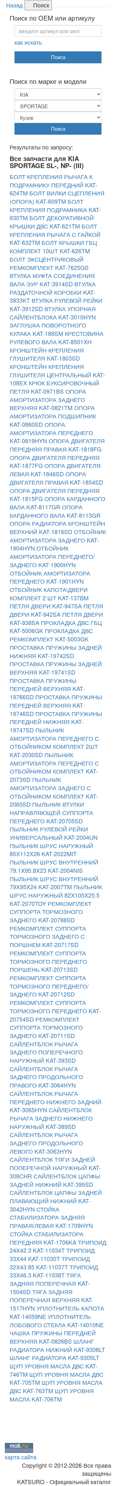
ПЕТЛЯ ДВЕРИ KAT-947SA (46, 606)
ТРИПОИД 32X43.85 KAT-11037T (50, 1262)
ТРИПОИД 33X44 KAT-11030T (52, 1254)
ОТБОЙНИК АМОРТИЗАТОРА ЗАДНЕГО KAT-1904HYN (58, 539)
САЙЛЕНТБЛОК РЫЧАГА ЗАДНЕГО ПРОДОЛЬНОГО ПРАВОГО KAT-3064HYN (46, 1076)
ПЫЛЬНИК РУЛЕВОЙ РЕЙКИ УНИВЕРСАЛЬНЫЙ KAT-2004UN (54, 833)
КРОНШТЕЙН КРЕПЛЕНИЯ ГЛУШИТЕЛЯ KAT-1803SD (47, 354)
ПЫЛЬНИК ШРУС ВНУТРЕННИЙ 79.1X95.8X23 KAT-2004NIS (54, 866)
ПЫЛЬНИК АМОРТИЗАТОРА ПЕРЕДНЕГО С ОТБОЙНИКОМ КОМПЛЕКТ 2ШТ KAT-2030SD (54, 742)
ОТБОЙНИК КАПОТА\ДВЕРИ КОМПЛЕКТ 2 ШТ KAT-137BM (49, 593)
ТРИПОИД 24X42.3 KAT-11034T (58, 1246)
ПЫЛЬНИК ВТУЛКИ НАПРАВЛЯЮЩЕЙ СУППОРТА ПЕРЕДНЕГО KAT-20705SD (51, 812)
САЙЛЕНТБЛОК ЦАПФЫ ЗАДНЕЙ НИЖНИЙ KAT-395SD (55, 1180)
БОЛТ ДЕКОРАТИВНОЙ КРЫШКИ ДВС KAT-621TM (52, 221)
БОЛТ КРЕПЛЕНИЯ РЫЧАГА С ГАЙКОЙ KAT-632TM (55, 234)
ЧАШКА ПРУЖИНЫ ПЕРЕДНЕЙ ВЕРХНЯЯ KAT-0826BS (53, 1337)
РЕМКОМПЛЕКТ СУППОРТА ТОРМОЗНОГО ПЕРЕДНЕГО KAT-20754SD (55, 1010)
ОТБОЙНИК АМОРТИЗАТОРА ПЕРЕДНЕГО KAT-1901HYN (50, 577)
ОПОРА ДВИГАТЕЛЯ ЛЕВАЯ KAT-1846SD (55, 469)
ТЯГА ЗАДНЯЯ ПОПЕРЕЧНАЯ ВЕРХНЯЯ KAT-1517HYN (51, 1299)
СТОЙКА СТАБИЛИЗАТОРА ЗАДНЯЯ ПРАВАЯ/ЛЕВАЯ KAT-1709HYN (51, 1217)
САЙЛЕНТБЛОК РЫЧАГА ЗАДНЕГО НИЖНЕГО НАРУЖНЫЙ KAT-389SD (51, 1118)
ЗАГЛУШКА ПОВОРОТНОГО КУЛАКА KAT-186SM (48, 329)
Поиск (40, 5)
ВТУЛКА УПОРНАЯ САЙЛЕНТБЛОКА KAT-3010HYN (53, 312)
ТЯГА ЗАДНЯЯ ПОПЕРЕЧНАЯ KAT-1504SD (50, 1283)
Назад (14, 5)
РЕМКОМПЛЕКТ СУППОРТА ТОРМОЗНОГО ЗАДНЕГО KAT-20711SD (46, 1027)
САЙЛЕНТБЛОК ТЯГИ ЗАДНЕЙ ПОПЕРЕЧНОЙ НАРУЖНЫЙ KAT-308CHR (55, 1167)
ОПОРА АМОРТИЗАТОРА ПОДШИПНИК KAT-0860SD (53, 415)
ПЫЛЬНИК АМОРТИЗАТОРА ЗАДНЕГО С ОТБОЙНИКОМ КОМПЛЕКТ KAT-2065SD (54, 791)
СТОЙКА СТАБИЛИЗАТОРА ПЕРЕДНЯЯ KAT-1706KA (46, 1238)
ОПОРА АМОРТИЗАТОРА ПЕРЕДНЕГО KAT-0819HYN (51, 432)
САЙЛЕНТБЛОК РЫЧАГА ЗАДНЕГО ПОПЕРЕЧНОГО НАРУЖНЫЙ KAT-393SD (46, 1052)
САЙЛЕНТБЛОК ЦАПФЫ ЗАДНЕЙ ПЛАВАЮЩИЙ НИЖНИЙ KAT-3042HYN (56, 1200)
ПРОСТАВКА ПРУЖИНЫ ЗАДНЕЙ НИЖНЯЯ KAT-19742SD (56, 651)
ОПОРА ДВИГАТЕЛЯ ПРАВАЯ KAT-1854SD (56, 478)
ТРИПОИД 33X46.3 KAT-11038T (54, 1271)
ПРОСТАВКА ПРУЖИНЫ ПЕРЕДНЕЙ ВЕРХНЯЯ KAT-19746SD (56, 705)
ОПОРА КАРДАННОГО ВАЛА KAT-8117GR (57, 502)
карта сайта (20, 1457)
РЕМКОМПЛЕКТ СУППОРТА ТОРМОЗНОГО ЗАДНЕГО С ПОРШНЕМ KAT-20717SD (48, 936)
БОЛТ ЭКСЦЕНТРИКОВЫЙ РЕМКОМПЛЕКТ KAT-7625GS (49, 263)
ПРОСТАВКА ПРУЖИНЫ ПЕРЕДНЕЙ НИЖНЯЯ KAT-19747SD (56, 721)
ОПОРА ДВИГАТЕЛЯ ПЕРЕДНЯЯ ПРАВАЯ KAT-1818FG (57, 444)
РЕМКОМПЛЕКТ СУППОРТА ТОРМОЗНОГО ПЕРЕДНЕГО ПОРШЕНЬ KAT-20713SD (48, 961)
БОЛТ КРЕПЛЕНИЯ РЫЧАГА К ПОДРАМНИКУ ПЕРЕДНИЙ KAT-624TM (53, 184)
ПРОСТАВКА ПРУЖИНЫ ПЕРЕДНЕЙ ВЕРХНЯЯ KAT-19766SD (47, 688)
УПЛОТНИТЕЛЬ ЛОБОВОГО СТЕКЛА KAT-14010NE (57, 1320)
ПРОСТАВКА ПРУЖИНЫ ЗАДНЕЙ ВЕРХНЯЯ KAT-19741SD (56, 667)
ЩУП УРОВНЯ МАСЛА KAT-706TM (52, 1394)
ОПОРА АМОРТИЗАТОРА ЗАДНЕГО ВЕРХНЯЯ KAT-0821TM (48, 399)
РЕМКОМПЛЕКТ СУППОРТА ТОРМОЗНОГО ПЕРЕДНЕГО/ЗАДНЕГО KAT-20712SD (49, 985)
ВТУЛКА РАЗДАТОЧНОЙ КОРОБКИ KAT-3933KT (53, 292)
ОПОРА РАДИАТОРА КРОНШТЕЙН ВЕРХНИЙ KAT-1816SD (57, 527)
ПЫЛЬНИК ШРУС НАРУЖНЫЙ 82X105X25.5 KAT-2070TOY (56, 894)
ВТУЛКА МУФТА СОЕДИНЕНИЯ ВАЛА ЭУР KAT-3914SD (52, 279)
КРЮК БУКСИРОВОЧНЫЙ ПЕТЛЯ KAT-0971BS (54, 387)
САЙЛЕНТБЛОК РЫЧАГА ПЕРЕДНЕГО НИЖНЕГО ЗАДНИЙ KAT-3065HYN (56, 1101)
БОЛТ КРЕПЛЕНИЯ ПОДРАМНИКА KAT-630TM (55, 209)
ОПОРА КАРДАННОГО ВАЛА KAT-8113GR (55, 511)
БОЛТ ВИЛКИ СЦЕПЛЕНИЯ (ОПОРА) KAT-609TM (57, 197)
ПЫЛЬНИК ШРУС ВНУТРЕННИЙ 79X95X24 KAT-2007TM (54, 882)
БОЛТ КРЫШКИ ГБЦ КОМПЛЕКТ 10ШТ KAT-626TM (53, 246)
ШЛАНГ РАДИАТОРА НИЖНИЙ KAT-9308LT (57, 1345)
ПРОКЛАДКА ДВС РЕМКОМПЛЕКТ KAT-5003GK (51, 634)
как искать (28, 42)
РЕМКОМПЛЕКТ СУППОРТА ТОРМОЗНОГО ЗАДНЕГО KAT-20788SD (51, 911)
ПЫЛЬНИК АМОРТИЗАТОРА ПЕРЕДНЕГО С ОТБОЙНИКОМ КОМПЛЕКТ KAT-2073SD (54, 766)
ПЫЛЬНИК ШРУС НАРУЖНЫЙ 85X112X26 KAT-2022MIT (51, 849)
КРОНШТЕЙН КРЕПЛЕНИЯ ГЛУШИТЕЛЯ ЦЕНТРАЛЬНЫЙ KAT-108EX (57, 374)
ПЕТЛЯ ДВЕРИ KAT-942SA (56, 610)
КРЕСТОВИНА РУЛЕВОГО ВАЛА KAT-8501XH (56, 337)
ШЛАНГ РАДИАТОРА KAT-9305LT (54, 1357)
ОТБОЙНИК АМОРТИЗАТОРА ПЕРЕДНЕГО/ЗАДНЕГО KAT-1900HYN (52, 556)
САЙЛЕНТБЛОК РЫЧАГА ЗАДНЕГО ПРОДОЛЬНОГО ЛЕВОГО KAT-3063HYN (46, 1142)
